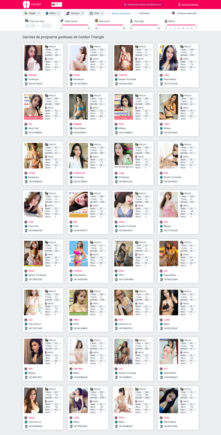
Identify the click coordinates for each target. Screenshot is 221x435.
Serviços (75, 13)
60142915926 (171, 426)
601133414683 (126, 279)
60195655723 (125, 328)
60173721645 (171, 83)
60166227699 (125, 83)
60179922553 (80, 426)
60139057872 (125, 230)
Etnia (96, 13)
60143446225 (35, 181)
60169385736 (35, 230)
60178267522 (35, 279)
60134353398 (80, 279)
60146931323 (125, 181)
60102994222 (171, 181)
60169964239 (35, 426)
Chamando (144, 13)
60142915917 (35, 377)
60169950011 (80, 132)
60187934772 (80, 230)
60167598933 (35, 132)
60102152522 (171, 328)
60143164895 (80, 328)
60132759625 (35, 83)
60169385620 (80, 377)
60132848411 (125, 377)
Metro (52, 13)
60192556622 (171, 377)
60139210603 (171, 132)
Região (32, 13)
